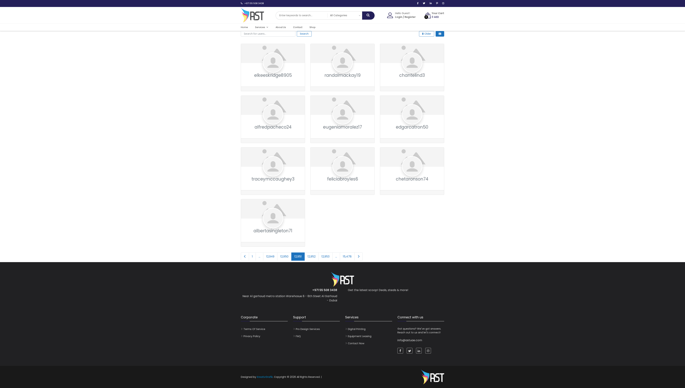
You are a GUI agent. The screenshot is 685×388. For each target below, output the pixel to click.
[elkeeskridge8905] (273, 69)
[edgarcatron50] (412, 121)
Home (244, 27)
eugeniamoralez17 (342, 127)
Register (410, 17)
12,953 (325, 256)
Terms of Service (254, 329)
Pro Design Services (308, 329)
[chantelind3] (412, 69)
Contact (297, 27)
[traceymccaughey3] (273, 173)
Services (260, 27)
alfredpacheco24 (273, 127)
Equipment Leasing (359, 336)
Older (427, 34)
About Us (281, 27)
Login (398, 17)
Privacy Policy (251, 336)
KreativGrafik (265, 377)
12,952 (312, 256)
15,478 (347, 256)
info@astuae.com (409, 340)
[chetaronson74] (412, 173)
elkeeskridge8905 (273, 75)
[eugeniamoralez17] (342, 121)
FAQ (298, 336)
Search (304, 34)
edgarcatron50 (412, 127)
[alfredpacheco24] (273, 121)
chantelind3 (412, 75)
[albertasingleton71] (273, 225)
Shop (312, 27)
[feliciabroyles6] (342, 173)
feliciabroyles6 (342, 179)
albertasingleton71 (272, 231)
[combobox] (301, 15)
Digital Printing (357, 329)
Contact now (356, 343)
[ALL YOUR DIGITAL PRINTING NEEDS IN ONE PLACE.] (252, 20)
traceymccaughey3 (273, 179)
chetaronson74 (412, 179)
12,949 (270, 256)
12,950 (284, 256)
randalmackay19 (342, 75)
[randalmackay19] (342, 69)
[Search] (368, 15)
